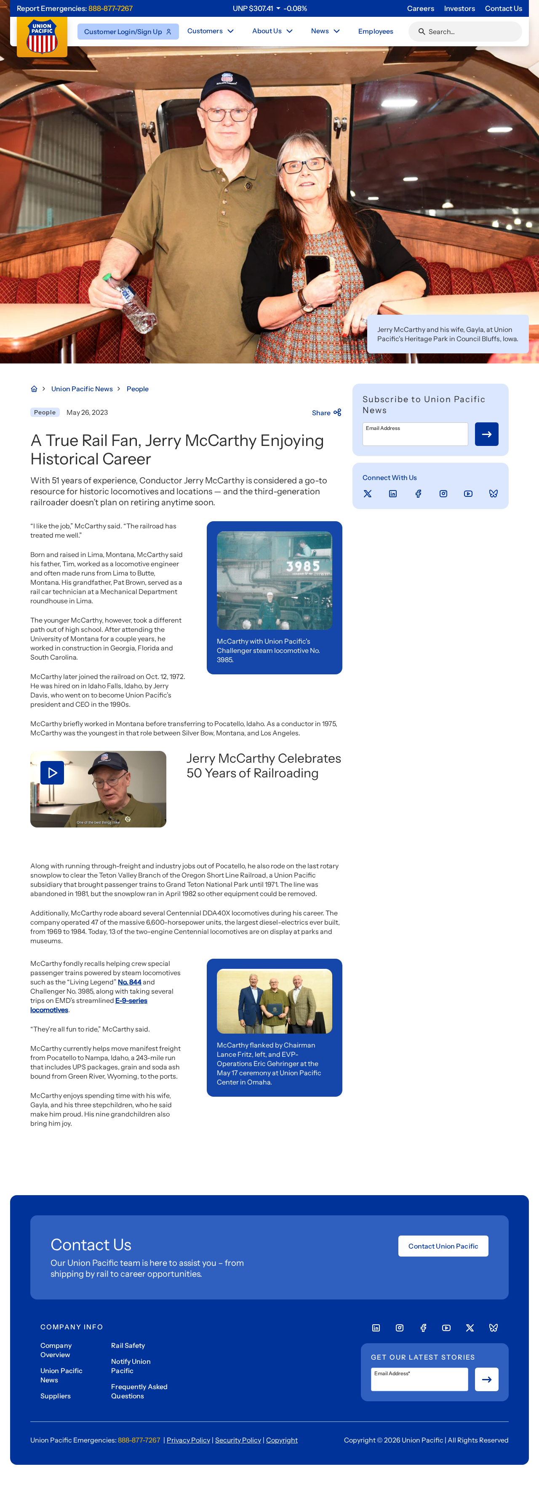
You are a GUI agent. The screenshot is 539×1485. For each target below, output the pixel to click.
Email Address (383, 428)
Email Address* (392, 1373)
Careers (420, 8)
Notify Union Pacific (130, 1366)
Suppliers (55, 1396)
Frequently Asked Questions (139, 1391)
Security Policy (238, 1440)
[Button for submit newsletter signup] (487, 434)
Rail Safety (128, 1345)
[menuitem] (211, 31)
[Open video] (98, 789)
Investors (459, 8)
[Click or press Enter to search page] (422, 31)
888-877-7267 (110, 8)
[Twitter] (368, 494)
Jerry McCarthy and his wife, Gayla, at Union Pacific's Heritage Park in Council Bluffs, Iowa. (447, 334)
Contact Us (503, 8)
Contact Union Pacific (443, 1246)
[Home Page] (38, 389)
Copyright (282, 1440)
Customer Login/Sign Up (123, 31)
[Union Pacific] (42, 37)
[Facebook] (418, 494)
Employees (375, 31)
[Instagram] (443, 494)
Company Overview (56, 1350)
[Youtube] (468, 494)
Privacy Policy (188, 1440)
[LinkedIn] (393, 494)
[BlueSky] (493, 494)
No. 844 (129, 982)
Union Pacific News (61, 1375)
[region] (270, 8)
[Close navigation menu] (230, 31)
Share (321, 412)
